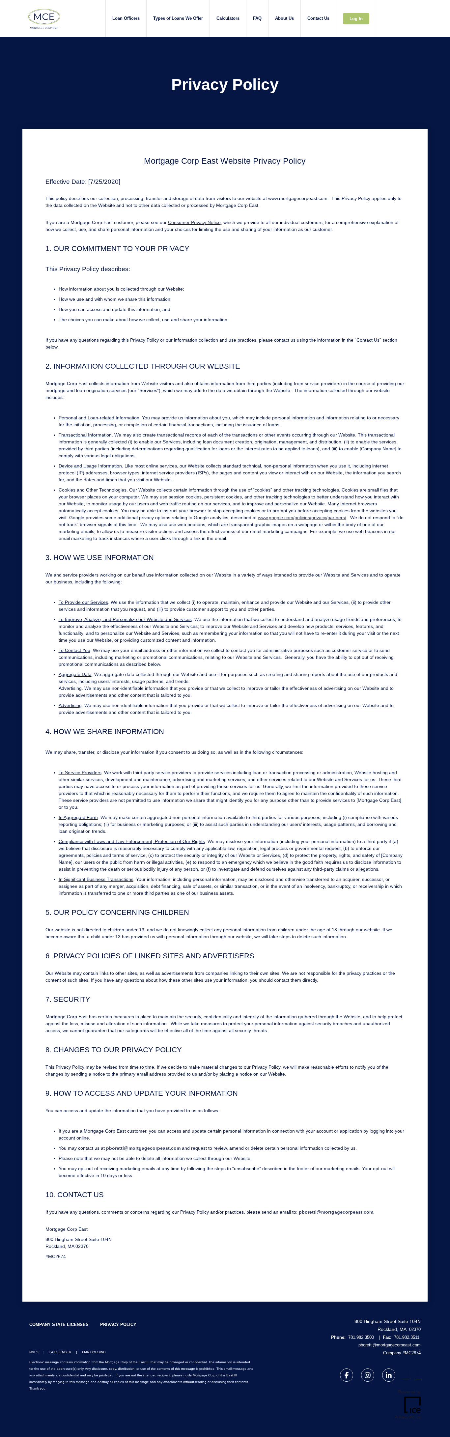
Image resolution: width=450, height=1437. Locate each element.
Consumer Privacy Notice (194, 222)
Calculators (227, 18)
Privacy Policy (118, 1324)
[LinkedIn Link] (388, 1376)
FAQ (257, 18)
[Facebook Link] (346, 1376)
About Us (284, 18)
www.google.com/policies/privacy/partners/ (302, 517)
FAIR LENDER (60, 1352)
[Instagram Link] (367, 1376)
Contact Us (318, 18)
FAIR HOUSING (94, 1352)
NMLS (34, 1352)
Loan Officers (126, 18)
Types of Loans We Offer (178, 18)
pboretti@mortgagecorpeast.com (143, 1148)
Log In (356, 18)
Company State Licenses (59, 1324)
